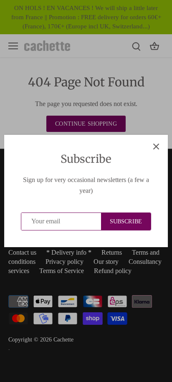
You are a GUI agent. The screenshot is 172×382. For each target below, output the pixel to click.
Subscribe (126, 221)
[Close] (156, 146)
